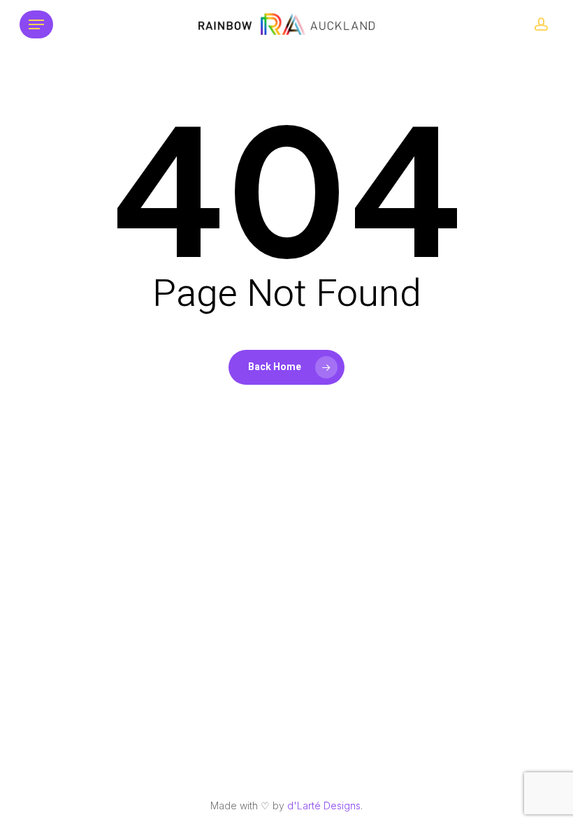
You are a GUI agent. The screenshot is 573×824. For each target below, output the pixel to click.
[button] (36, 24)
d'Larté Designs (324, 805)
